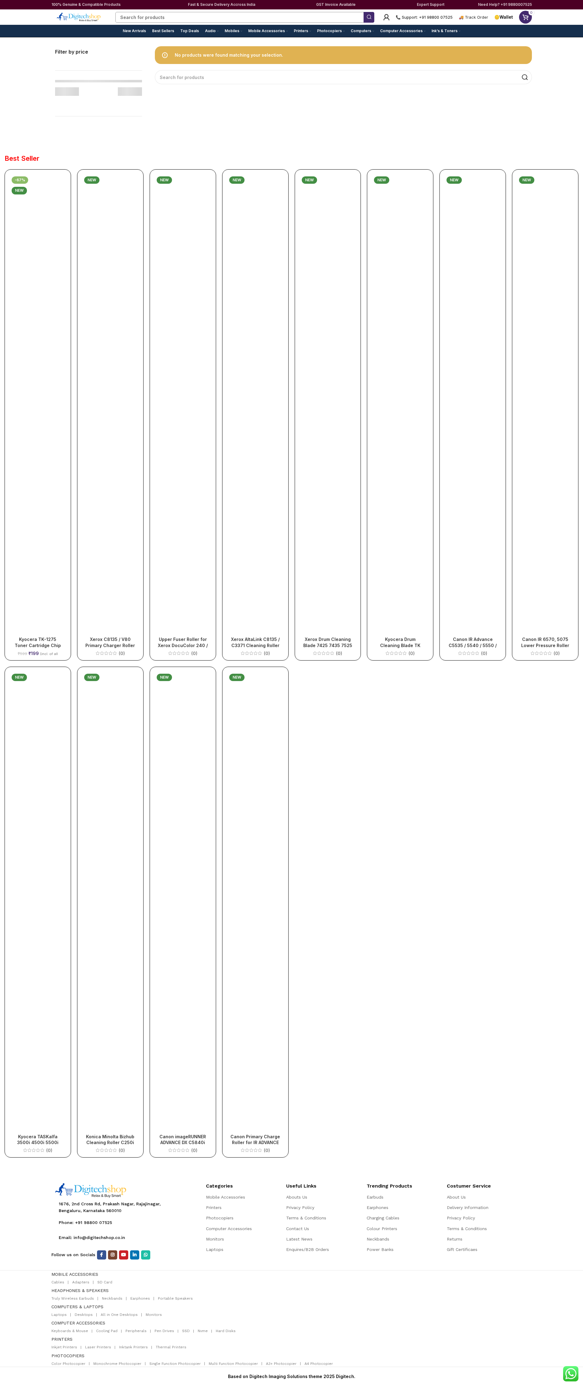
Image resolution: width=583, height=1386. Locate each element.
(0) (122, 653)
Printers (214, 1207)
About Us (456, 1197)
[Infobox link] (473, 17)
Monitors (215, 1239)
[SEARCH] (369, 17)
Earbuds (375, 1197)
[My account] (386, 17)
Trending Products (389, 1186)
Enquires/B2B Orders (307, 1249)
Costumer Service (469, 1186)
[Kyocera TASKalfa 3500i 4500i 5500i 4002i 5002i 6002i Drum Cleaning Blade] (37, 901)
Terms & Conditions (306, 1217)
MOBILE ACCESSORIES (74, 1274)
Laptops (214, 1249)
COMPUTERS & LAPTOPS (77, 1306)
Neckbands (378, 1239)
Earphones (377, 1207)
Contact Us (297, 1228)
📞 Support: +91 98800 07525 (424, 17)
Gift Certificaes (462, 1249)
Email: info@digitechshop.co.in (92, 1237)
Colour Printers (382, 1228)
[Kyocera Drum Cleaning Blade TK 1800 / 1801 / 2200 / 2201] (400, 404)
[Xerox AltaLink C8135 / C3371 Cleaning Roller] (255, 404)
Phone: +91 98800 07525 (85, 1222)
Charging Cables (383, 1217)
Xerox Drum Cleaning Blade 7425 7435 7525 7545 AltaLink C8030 (327, 645)
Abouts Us (296, 1197)
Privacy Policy (300, 1207)
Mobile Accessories (225, 1197)
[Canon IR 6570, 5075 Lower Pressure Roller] (545, 404)
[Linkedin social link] (134, 1255)
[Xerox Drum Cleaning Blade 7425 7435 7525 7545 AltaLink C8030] (328, 404)
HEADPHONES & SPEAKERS (80, 1290)
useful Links (301, 1186)
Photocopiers (220, 1217)
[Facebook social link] (101, 1255)
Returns (454, 1239)
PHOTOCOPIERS (67, 1355)
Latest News (299, 1239)
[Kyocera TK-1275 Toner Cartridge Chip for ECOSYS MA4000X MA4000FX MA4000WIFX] (37, 404)
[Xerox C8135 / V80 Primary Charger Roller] (110, 404)
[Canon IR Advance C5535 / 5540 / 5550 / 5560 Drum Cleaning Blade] (472, 404)
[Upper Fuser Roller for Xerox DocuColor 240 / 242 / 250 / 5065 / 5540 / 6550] (183, 404)
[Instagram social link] (112, 1255)
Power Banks (380, 1249)
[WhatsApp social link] (145, 1255)
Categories (219, 1186)
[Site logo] (78, 16)
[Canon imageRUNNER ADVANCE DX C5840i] (183, 901)
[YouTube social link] (123, 1255)
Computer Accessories (229, 1228)
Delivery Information (467, 1207)
